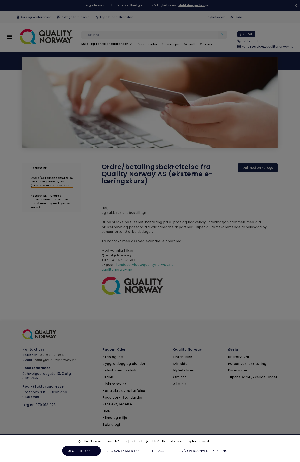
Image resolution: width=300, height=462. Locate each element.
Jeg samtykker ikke (124, 450)
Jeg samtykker (81, 450)
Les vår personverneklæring (201, 450)
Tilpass (158, 450)
